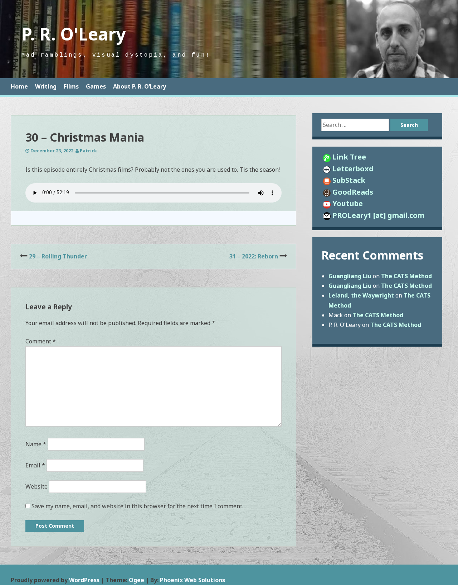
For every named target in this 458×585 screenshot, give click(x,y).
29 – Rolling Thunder (58, 256)
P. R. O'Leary (73, 34)
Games (96, 86)
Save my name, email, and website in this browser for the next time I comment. (137, 506)
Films (71, 86)
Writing (46, 86)
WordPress (84, 580)
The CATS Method (406, 276)
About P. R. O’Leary (139, 86)
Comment (40, 341)
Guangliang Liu (349, 276)
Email (35, 465)
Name (35, 444)
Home (19, 86)
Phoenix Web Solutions (192, 580)
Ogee (136, 580)
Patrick (88, 150)
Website (36, 486)
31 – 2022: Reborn (253, 256)
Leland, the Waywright (361, 295)
